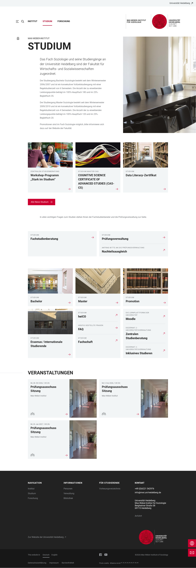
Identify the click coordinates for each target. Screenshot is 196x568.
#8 (135, 562)
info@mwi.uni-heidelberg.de (148, 492)
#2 (123, 562)
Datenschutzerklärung (37, 563)
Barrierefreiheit (68, 563)
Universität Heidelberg (179, 3)
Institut (32, 21)
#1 (121, 562)
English (54, 555)
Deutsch (46, 555)
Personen (68, 488)
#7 (133, 562)
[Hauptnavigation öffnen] (18, 21)
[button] (44, 482)
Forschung (63, 21)
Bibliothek (68, 498)
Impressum (54, 563)
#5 (129, 562)
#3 (125, 562)
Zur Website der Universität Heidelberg (46, 537)
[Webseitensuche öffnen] (24, 21)
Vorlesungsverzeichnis (109, 488)
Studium (47, 21)
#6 (131, 562)
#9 (137, 562)
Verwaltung (69, 493)
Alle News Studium (40, 202)
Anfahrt (138, 516)
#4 (127, 562)
